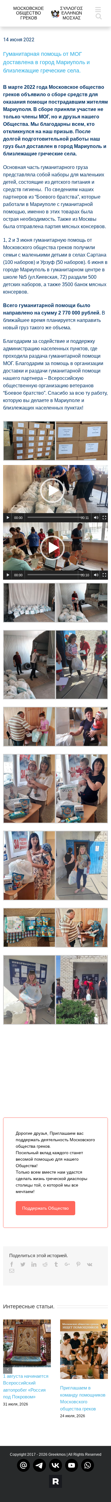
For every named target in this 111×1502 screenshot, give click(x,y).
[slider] (55, 517)
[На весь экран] (104, 517)
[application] (55, 493)
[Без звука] (96, 517)
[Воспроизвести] (8, 517)
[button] (52, 490)
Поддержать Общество (45, 1208)
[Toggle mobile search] (99, 16)
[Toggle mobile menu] (98, 9)
